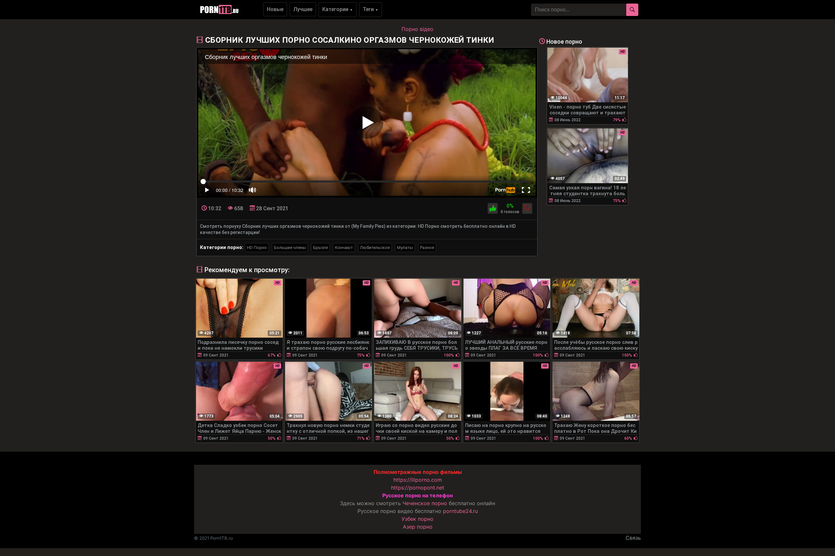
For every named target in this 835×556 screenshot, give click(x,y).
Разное (427, 247)
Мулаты (405, 247)
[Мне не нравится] (527, 208)
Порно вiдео (417, 29)
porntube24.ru (460, 511)
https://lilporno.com (417, 479)
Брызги (320, 247)
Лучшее (302, 9)
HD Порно (257, 247)
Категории (337, 9)
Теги (370, 9)
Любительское (375, 247)
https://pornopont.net (417, 487)
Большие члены (290, 247)
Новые (275, 9)
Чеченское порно (424, 503)
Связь (633, 537)
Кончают (344, 247)
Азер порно (418, 526)
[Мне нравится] (493, 208)
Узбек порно (417, 519)
